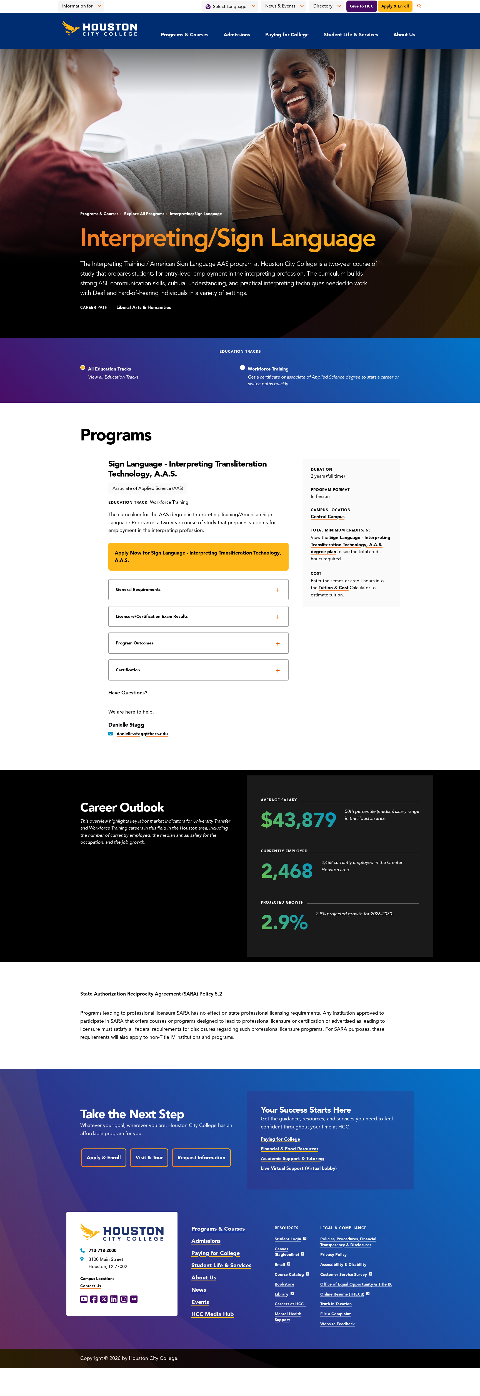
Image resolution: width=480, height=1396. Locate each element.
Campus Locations (97, 1278)
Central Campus (327, 517)
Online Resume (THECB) (342, 1294)
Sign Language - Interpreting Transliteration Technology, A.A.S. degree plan (350, 545)
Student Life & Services (351, 35)
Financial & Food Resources (289, 1149)
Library (281, 1294)
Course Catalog (289, 1274)
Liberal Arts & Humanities (143, 307)
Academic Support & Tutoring (292, 1158)
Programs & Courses (184, 35)
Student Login (288, 1239)
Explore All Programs (144, 213)
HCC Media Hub (212, 1314)
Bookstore (284, 1284)
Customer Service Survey (343, 1274)
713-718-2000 (102, 1250)
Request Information (201, 1158)
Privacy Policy (333, 1254)
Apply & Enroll (395, 6)
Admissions (237, 35)
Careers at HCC (290, 1304)
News (198, 1289)
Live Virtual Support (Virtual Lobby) (299, 1168)
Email (280, 1264)
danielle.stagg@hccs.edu (142, 734)
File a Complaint (335, 1314)
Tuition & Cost (334, 588)
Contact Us (90, 1286)
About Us (404, 35)
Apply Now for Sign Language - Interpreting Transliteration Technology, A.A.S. (198, 556)
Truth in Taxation (336, 1304)
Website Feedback (337, 1324)
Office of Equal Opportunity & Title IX (356, 1284)
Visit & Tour (149, 1158)
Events (200, 1302)
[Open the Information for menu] (99, 6)
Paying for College (287, 35)
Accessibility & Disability (343, 1264)
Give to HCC (362, 6)
